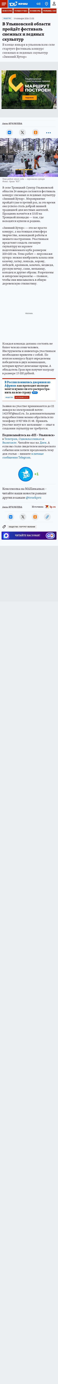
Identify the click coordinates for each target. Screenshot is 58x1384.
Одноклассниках (30, 439)
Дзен (43, 442)
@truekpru (33, 497)
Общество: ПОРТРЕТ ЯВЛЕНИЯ (22, 527)
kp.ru (53, 506)
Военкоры (35, 11)
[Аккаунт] (54, 4)
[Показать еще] (48, 132)
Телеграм (10, 439)
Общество (7, 18)
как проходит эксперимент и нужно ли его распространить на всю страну (27, 387)
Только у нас (21, 11)
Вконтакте (9, 442)
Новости (7, 11)
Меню (4, 4)
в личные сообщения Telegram (23, 455)
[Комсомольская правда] (18, 3)
